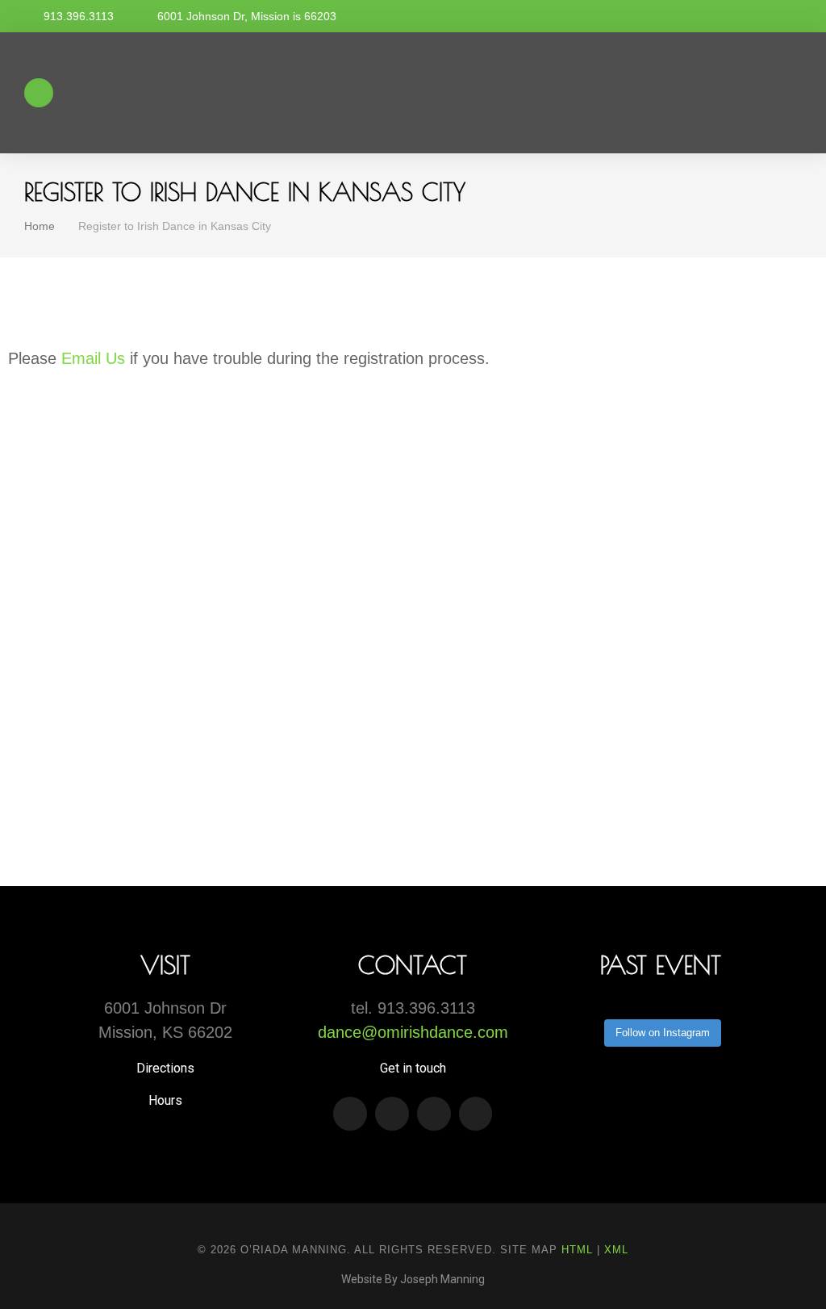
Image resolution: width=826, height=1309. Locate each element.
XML (616, 1250)
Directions (165, 1068)
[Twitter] (434, 1114)
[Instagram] (350, 1114)
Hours (165, 1100)
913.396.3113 (79, 16)
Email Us (93, 358)
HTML (577, 1250)
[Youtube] (392, 1114)
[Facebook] (476, 1114)
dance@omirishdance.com (413, 1032)
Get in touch (413, 1068)
